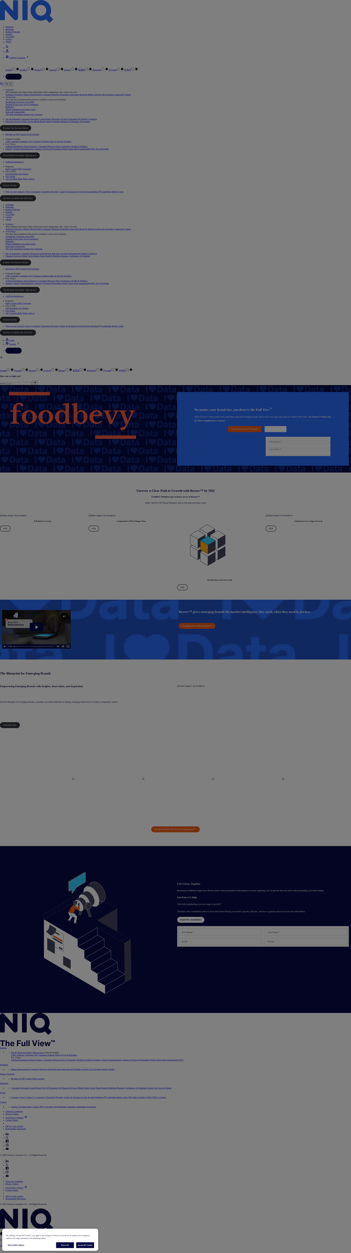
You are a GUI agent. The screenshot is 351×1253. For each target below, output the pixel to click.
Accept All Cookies (85, 1245)
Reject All (65, 1245)
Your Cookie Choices (16, 1245)
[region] (50, 1240)
